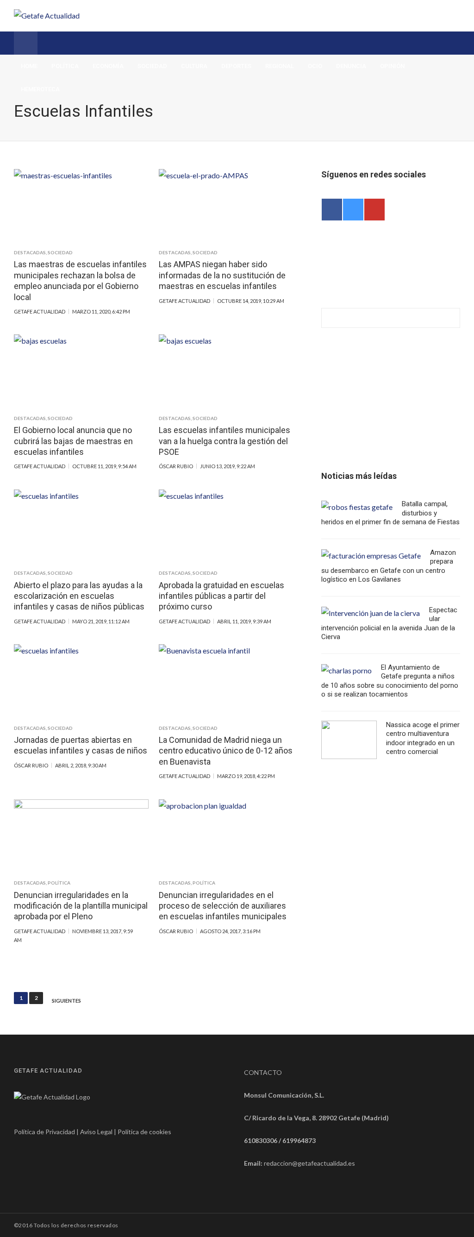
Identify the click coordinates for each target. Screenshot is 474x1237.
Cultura (194, 66)
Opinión (392, 66)
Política (65, 66)
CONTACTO (263, 1072)
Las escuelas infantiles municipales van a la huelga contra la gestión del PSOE (224, 441)
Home (29, 66)
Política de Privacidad (44, 1132)
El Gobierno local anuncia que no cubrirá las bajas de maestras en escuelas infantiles (73, 441)
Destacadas (30, 252)
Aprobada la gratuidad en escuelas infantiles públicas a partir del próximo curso (221, 596)
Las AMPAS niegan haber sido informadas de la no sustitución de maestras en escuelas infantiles (222, 275)
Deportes (236, 66)
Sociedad (152, 66)
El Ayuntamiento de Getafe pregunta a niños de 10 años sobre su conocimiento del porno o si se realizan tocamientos (389, 681)
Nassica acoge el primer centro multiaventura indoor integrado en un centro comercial (423, 738)
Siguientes (66, 1001)
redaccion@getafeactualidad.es (309, 1163)
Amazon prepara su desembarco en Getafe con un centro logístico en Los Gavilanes (388, 566)
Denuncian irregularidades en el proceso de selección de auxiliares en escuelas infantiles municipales (223, 906)
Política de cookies (144, 1132)
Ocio (315, 66)
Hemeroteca (40, 89)
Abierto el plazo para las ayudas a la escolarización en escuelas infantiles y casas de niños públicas (79, 596)
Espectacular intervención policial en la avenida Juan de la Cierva (389, 623)
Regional (279, 66)
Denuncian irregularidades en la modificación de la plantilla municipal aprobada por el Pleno (81, 906)
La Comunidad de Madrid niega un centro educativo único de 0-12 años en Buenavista (226, 750)
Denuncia (351, 66)
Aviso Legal (96, 1132)
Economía (108, 66)
